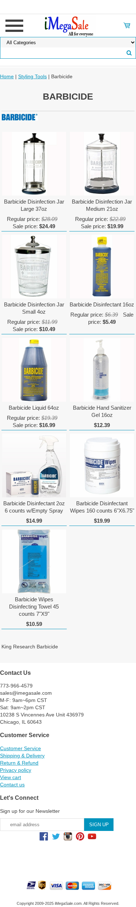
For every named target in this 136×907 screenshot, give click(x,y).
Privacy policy (15, 770)
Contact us (12, 784)
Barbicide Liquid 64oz (34, 408)
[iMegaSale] (68, 25)
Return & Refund (19, 763)
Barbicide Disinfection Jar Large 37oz (34, 205)
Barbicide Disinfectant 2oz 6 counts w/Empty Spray (34, 507)
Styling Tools (32, 76)
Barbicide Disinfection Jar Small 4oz (34, 308)
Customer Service (20, 748)
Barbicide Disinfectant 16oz (102, 304)
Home (7, 76)
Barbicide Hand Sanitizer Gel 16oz (102, 411)
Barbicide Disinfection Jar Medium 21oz (102, 205)
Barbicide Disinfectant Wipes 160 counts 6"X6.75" (102, 507)
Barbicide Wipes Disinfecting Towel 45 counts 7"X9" (34, 606)
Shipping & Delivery (22, 755)
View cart (10, 777)
